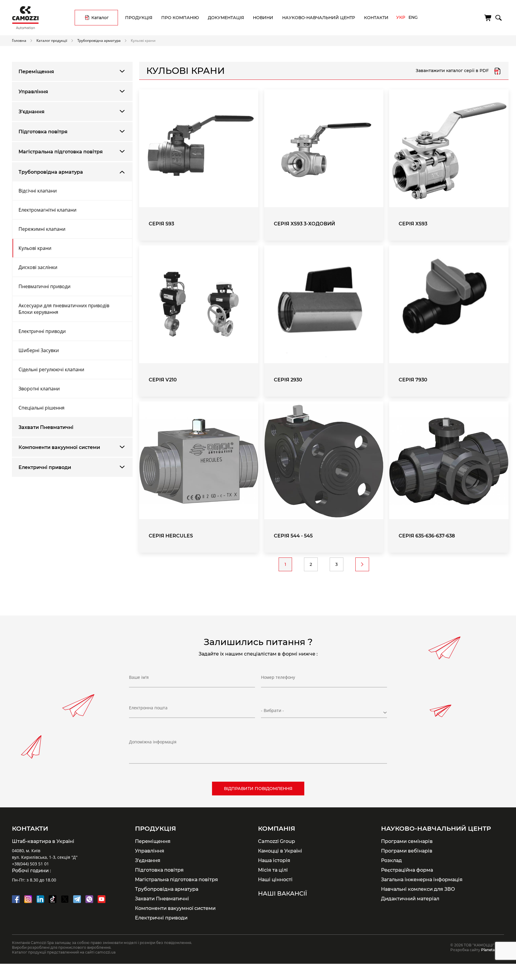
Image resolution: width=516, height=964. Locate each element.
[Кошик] (488, 18)
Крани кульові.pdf (497, 71)
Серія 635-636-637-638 (427, 536)
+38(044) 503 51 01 (30, 864)
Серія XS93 (413, 224)
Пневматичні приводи (44, 286)
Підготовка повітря (43, 132)
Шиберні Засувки (39, 350)
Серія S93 (161, 224)
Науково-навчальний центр (318, 17)
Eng (413, 17)
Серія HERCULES (171, 536)
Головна (19, 40)
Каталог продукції (51, 40)
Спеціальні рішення (41, 407)
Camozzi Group (276, 841)
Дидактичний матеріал (410, 899)
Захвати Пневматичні (46, 427)
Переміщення (36, 71)
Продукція (138, 17)
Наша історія (274, 860)
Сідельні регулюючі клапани (51, 369)
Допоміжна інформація (152, 742)
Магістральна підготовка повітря (61, 152)
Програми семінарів (407, 841)
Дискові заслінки (38, 267)
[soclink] (16, 899)
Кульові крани (35, 248)
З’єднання (31, 111)
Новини (263, 17)
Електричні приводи (42, 331)
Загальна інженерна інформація (422, 879)
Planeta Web (492, 950)
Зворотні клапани (39, 388)
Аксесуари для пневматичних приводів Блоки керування (64, 308)
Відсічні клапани (38, 190)
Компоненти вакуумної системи (59, 447)
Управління (33, 91)
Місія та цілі (273, 870)
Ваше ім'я (139, 677)
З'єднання (147, 860)
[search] (498, 17)
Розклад (391, 860)
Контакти (376, 17)
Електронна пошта (148, 708)
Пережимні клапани (42, 229)
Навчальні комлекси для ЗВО (418, 889)
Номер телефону (278, 677)
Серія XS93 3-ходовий (304, 224)
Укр (400, 17)
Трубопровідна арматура (99, 40)
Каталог (100, 17)
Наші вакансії (282, 893)
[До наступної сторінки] (362, 564)
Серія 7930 (413, 380)
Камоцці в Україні (280, 851)
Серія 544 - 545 (293, 536)
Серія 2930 (288, 380)
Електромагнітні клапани (47, 210)
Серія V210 (163, 380)
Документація (226, 17)
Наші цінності (275, 879)
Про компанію (180, 17)
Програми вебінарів (406, 851)
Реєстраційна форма (407, 870)
